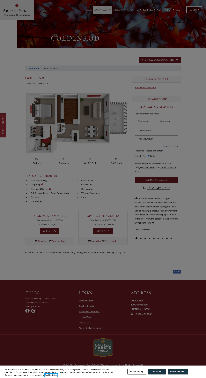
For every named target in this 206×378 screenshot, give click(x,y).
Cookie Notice (51, 375)
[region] (103, 372)
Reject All (157, 371)
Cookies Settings (136, 371)
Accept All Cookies (178, 371)
